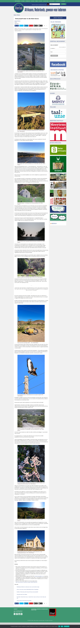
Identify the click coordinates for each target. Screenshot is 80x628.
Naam (51, 51)
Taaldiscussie (45, 1)
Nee (62, 626)
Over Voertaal (17, 1)
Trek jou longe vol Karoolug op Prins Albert (24, 600)
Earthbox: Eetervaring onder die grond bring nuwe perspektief (27, 591)
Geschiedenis (52, 1)
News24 (54, 223)
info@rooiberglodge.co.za (39, 576)
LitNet (32, 620)
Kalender (63, 1)
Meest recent (58, 17)
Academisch (58, 1)
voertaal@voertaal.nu (19, 610)
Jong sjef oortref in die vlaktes (22, 594)
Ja (59, 626)
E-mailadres (52, 48)
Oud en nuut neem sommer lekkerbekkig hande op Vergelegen (27, 589)
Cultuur (32, 1)
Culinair (40, 1)
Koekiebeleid (66, 626)
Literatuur (28, 1)
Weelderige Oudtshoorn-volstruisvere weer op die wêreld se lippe (28, 586)
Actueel (22, 1)
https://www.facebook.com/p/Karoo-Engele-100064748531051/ (26, 582)
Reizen (36, 1)
